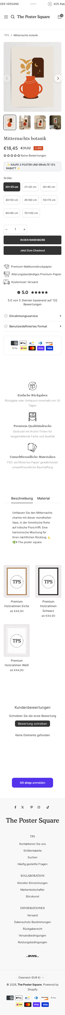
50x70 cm (49, 199)
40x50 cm (12, 199)
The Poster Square (30, 984)
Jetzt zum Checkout (32, 250)
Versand (32, 915)
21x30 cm (30, 186)
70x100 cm (31, 212)
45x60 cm (30, 199)
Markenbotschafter (32, 889)
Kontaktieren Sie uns (32, 844)
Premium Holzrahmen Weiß (17, 663)
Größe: (8, 178)
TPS (6, 35)
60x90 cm (12, 212)
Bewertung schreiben (32, 723)
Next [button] (58, 78)
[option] (32, 77)
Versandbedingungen (32, 935)
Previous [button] (7, 78)
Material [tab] (43, 498)
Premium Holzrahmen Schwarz (48, 606)
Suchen (32, 857)
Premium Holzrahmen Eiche (16, 604)
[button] (12, 155)
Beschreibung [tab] (22, 498)
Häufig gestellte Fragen (32, 864)
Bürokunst (32, 896)
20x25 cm (11, 186)
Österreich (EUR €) (29, 977)
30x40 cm (49, 186)
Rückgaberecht (32, 928)
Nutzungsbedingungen (32, 942)
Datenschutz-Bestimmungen (32, 922)
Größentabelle (32, 850)
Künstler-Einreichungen (32, 883)
